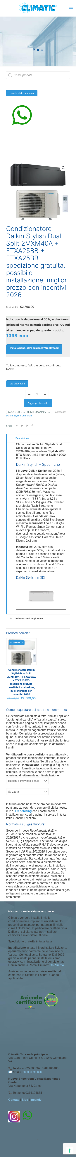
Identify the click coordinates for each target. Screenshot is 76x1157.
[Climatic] (38, 8)
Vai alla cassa (17, 383)
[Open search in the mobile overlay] (38, 75)
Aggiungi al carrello (38, 403)
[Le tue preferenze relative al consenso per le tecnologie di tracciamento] (69, 1150)
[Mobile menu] (71, 7)
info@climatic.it (32, 1071)
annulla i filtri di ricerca (22, 93)
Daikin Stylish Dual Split (19, 415)
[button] (63, 167)
